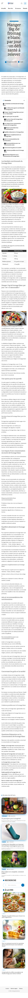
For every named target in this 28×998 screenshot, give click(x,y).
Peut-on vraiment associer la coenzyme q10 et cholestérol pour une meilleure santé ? (13, 945)
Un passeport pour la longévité (11, 818)
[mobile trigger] (2, 3)
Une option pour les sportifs (11, 116)
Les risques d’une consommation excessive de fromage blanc (12, 124)
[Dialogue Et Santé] (10, 3)
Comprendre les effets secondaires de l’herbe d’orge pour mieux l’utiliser (12, 973)
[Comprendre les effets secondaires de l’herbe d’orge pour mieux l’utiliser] (14, 958)
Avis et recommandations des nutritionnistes (11, 139)
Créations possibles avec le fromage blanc (14, 151)
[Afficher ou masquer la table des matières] (18, 100)
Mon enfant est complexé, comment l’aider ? (12, 872)
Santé (21, 62)
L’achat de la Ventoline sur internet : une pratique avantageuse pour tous (12, 845)
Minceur (4, 816)
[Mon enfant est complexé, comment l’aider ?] (14, 859)
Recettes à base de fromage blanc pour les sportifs (13, 120)
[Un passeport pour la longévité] (14, 806)
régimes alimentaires (8, 80)
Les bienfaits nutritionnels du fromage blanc (13, 104)
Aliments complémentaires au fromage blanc (12, 135)
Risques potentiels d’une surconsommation (11, 128)
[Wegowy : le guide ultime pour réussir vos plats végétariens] (14, 902)
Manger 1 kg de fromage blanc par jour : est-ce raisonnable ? (13, 113)
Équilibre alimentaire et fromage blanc (14, 132)
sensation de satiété (12, 180)
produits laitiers (12, 76)
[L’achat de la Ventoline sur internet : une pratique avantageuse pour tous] (14, 831)
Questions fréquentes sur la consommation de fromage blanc (11, 155)
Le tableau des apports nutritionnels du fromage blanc (14, 108)
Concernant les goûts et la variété (12, 147)
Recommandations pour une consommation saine (12, 144)
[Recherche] (22, 3)
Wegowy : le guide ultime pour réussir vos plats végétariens (13, 916)
